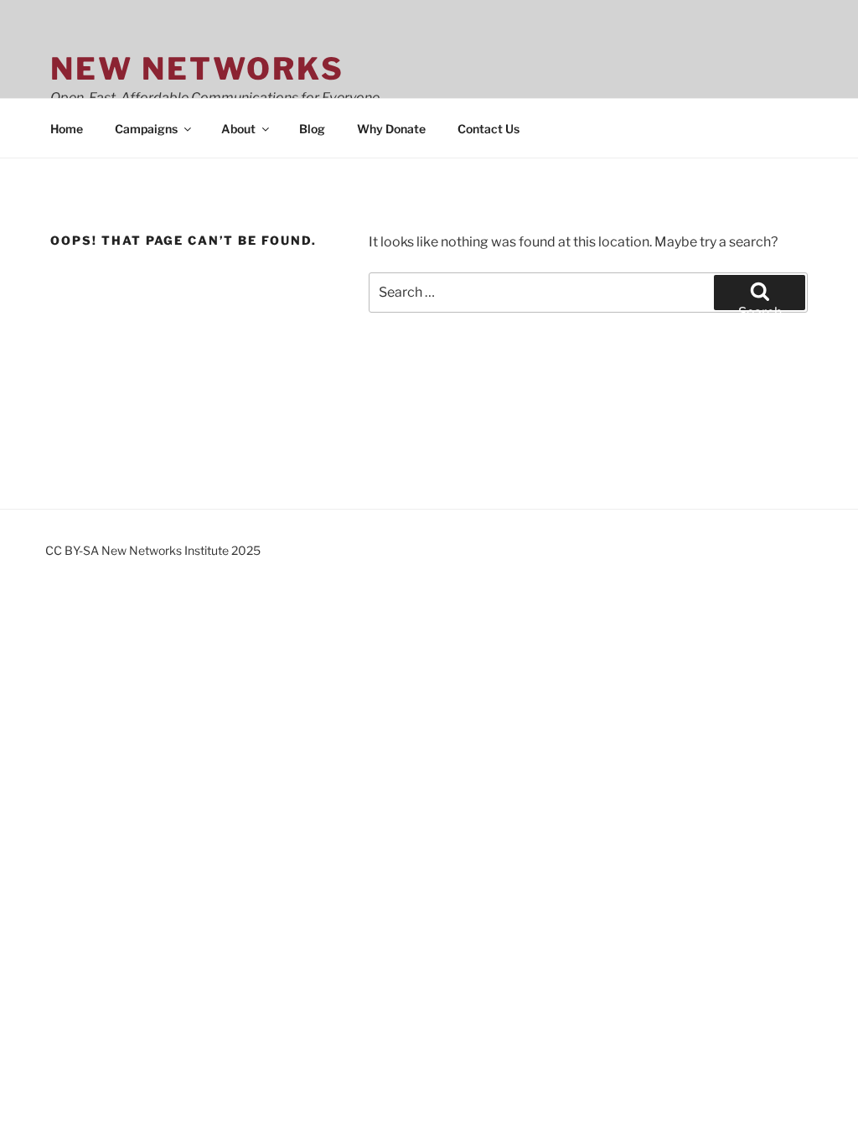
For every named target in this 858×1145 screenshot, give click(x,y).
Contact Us (488, 129)
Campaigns (146, 129)
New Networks (197, 68)
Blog (312, 129)
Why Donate (391, 129)
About (238, 129)
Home (66, 129)
